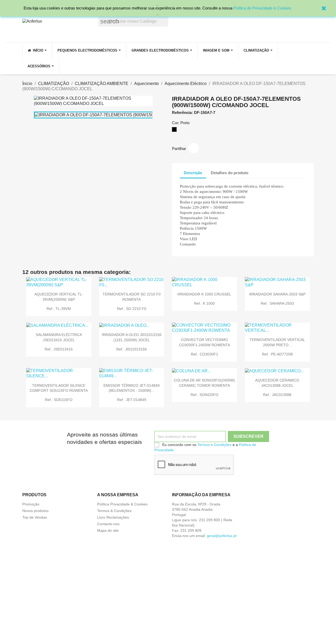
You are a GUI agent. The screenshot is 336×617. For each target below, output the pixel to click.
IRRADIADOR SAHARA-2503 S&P (277, 294)
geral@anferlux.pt (222, 536)
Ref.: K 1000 (204, 303)
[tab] (257, 170)
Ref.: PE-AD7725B (277, 354)
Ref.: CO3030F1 (204, 354)
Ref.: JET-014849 (131, 400)
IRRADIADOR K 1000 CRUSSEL (204, 294)
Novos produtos (35, 511)
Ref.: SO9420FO (204, 395)
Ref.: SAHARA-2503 (277, 303)
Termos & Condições (114, 511)
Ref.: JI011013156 (131, 349)
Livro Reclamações (113, 517)
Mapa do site (108, 530)
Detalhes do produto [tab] (229, 172)
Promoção (30, 504)
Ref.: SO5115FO (58, 400)
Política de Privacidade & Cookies (262, 8)
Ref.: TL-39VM (58, 309)
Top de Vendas (34, 517)
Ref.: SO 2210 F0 (131, 309)
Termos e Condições (214, 445)
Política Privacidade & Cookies (122, 504)
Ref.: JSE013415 (59, 349)
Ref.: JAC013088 (277, 395)
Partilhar (193, 148)
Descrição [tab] (193, 172)
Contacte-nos (108, 524)
